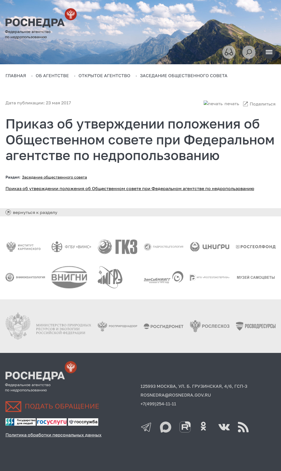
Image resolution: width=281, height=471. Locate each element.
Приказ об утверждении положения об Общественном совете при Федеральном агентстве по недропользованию (129, 188)
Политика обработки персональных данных (53, 434)
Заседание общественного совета (54, 177)
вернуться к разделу (35, 212)
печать (231, 103)
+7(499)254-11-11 (158, 403)
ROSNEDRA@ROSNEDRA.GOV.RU (175, 395)
